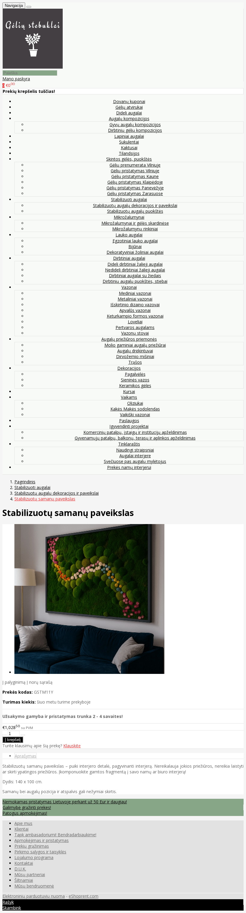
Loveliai (135, 322)
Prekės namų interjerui (129, 467)
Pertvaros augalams (135, 327)
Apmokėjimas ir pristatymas (41, 840)
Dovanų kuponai (129, 101)
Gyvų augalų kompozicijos (135, 124)
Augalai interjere (135, 455)
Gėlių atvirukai (129, 107)
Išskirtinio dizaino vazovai (135, 304)
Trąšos (135, 362)
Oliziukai (135, 403)
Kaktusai (129, 147)
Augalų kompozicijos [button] (129, 118)
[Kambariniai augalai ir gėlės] (33, 67)
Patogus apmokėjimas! (24, 813)
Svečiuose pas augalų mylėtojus (135, 461)
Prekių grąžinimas (31, 846)
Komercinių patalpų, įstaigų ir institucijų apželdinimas (135, 432)
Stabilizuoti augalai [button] (129, 199)
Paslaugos (129, 420)
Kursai (129, 391)
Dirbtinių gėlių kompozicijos (135, 130)
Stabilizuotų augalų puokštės (135, 211)
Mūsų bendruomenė (34, 886)
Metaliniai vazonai (135, 299)
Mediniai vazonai (135, 293)
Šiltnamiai (23, 880)
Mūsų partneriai (29, 874)
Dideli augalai (129, 113)
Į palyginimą (14, 682)
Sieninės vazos (135, 380)
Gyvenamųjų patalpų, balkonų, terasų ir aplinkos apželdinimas (135, 438)
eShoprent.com (83, 896)
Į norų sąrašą (39, 682)
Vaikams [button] (129, 397)
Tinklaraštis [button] (129, 444)
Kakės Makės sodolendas (135, 409)
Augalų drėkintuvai (135, 351)
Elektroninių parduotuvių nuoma (33, 896)
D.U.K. (20, 869)
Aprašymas (25, 756)
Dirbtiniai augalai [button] (129, 258)
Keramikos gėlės (135, 385)
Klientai (21, 829)
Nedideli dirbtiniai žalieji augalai (135, 270)
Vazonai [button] (129, 287)
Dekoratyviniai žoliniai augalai (135, 252)
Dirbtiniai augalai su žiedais (135, 275)
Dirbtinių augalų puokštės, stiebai (135, 281)
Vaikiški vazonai (135, 414)
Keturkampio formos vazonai (135, 316)
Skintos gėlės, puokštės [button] (129, 159)
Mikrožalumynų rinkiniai (135, 229)
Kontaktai (23, 863)
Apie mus (23, 823)
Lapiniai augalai (129, 136)
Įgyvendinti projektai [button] (129, 426)
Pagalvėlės (135, 374)
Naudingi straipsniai (135, 450)
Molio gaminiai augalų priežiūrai (135, 345)
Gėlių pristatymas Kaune (135, 176)
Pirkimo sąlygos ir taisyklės (40, 852)
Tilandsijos (129, 153)
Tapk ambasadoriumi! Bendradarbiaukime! (55, 834)
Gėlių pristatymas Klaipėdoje (135, 182)
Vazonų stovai (135, 333)
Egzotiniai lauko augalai (135, 241)
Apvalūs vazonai (135, 310)
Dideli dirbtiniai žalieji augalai (135, 264)
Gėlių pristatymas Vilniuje (135, 170)
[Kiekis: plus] (23, 735)
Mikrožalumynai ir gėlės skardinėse (135, 223)
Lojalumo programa (33, 857)
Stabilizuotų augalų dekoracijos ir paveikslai (135, 205)
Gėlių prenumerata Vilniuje (135, 165)
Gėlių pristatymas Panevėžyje (135, 188)
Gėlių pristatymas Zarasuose (135, 193)
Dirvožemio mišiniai (135, 356)
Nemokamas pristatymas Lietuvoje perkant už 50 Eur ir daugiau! (64, 802)
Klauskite (72, 745)
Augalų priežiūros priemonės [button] (129, 339)
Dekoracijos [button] (129, 368)
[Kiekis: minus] (4, 735)
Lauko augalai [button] (129, 235)
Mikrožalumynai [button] (129, 217)
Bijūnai (135, 246)
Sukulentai (129, 142)
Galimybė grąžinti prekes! (27, 807)
